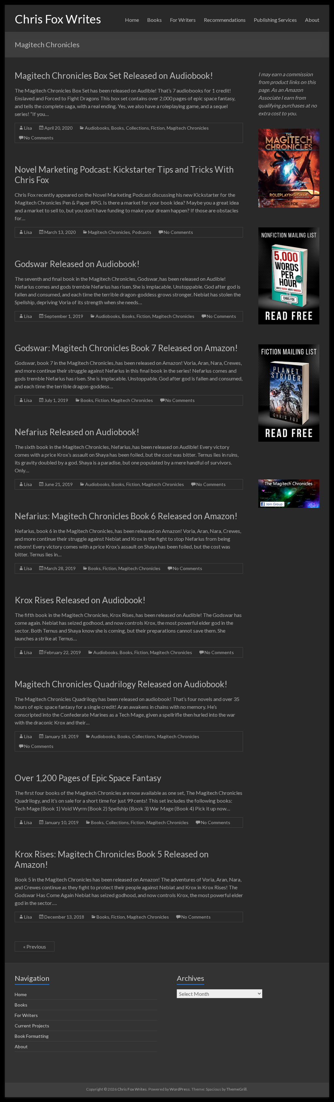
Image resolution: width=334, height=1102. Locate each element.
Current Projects (32, 1025)
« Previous (34, 946)
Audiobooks (97, 128)
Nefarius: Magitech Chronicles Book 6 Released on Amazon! (126, 516)
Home (132, 20)
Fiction (158, 128)
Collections (137, 128)
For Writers (183, 20)
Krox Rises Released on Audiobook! (80, 600)
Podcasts (141, 232)
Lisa (28, 128)
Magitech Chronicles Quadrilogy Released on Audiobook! (121, 684)
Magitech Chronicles (188, 128)
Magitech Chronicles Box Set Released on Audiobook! (114, 75)
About (312, 20)
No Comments (38, 137)
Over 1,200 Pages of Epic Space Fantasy (88, 778)
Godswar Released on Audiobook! (77, 264)
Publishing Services (275, 20)
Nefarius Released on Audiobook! (77, 432)
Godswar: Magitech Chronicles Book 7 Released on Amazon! (126, 348)
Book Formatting (32, 1036)
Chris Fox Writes (58, 19)
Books (154, 20)
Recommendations (225, 20)
